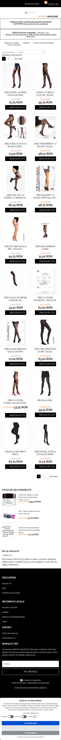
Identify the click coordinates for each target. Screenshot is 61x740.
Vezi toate (18, 59)
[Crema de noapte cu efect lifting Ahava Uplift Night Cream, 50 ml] (9, 499)
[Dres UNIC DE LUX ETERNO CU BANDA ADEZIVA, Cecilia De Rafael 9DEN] (16, 179)
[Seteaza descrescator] (12, 55)
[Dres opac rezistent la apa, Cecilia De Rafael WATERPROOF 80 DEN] (45, 333)
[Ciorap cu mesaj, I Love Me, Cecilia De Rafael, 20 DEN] (45, 76)
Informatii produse (10, 633)
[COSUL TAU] (44, 4)
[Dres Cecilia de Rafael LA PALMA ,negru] (16, 281)
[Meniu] (8, 4)
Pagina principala (11, 43)
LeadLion (43, 688)
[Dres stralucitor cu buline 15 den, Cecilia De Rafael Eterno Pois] (16, 127)
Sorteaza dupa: (8, 52)
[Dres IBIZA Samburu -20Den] (45, 230)
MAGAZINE (52, 16)
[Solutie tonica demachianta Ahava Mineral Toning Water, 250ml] (9, 531)
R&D (4, 588)
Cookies (5, 612)
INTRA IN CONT (32, 4)
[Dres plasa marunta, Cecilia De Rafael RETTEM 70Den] (16, 333)
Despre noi (6, 583)
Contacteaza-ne (8, 638)
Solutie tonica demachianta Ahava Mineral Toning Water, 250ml (29, 530)
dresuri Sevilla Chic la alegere (35, 24)
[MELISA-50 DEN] (45, 384)
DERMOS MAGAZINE (11, 593)
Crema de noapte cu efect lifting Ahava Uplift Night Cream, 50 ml (28, 497)
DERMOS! (42, 16)
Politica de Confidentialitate (13, 617)
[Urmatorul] (12, 59)
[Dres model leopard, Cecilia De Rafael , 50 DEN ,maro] (16, 76)
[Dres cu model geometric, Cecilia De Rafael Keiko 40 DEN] (45, 281)
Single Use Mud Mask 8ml (17, 34)
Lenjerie (26, 43)
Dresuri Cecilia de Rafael (43, 43)
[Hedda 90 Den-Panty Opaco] (16, 435)
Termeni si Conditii (9, 607)
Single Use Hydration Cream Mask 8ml (41, 35)
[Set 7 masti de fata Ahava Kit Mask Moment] (9, 516)
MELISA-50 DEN (45, 400)
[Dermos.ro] (30, 12)
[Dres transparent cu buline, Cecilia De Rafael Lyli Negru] (45, 127)
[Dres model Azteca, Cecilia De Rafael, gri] (45, 435)
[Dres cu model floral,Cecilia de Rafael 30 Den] (16, 384)
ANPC (4, 621)
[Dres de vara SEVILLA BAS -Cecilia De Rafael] (16, 230)
